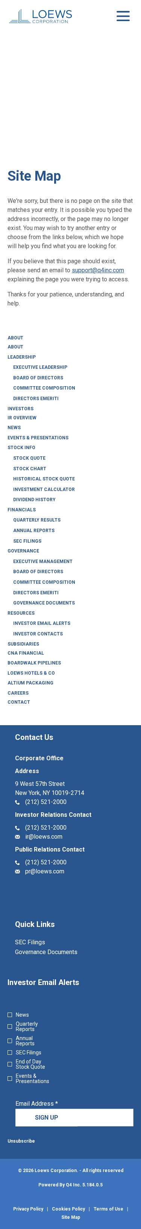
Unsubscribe (21, 1141)
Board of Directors (38, 378)
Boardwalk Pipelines (34, 663)
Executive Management (43, 561)
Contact (19, 702)
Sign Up (46, 1117)
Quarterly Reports (27, 1026)
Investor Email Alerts (41, 623)
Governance (23, 551)
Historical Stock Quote (44, 479)
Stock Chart (29, 468)
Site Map (70, 1217)
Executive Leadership (40, 367)
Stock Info (21, 447)
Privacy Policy (28, 1209)
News (14, 427)
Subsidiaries (23, 644)
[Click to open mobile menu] (123, 16)
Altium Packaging (30, 683)
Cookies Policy (68, 1209)
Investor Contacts (38, 634)
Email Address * (48, 1104)
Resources (21, 613)
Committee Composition (44, 388)
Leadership (22, 357)
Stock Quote (29, 458)
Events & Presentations (38, 437)
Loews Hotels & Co (31, 673)
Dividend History (34, 499)
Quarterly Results (37, 520)
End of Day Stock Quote (30, 1064)
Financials (22, 509)
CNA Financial (26, 653)
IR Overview (22, 417)
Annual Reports (34, 530)
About (15, 338)
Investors (20, 408)
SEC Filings (27, 541)
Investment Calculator (44, 489)
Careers (18, 693)
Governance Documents (44, 603)
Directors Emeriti (36, 398)
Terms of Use (108, 1209)
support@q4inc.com (98, 270)
